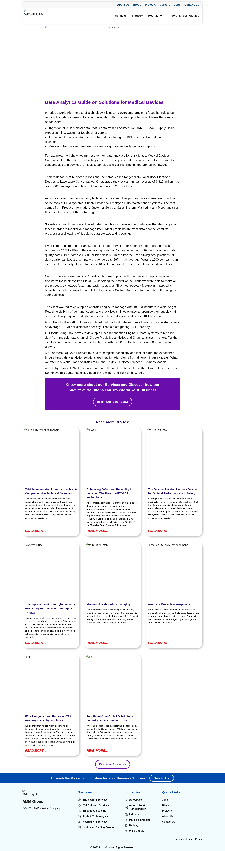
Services (120, 15)
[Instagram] (39, 817)
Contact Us (191, 4)
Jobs (177, 4)
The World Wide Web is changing (108, 604)
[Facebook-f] (32, 817)
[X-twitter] (46, 817)
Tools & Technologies (184, 15)
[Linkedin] (25, 817)
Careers (165, 4)
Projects (150, 4)
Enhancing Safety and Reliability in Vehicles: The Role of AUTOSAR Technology (109, 493)
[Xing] (59, 817)
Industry (137, 15)
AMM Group (32, 801)
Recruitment (156, 15)
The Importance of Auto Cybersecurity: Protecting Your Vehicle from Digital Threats (50, 608)
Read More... (35, 530)
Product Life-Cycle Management (169, 604)
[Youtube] (53, 817)
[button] (121, 15)
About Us (123, 4)
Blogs (137, 4)
